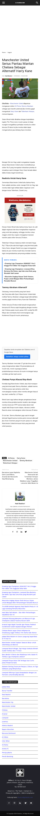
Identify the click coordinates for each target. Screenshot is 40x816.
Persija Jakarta (7, 753)
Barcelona (5, 698)
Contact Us (27, 791)
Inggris (10, 52)
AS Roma (18, 106)
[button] (37, 2)
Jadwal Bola (6, 687)
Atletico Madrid (7, 725)
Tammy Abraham (27, 106)
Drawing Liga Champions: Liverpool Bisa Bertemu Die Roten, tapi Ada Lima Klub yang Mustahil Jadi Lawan (19, 594)
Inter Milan (6, 741)
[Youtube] (31, 803)
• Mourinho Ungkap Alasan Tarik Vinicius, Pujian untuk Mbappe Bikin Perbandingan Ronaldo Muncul (19, 279)
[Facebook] (13, 532)
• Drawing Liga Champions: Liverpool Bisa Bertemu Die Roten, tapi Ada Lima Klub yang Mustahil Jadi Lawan (20, 271)
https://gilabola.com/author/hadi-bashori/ (20, 506)
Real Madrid (6, 694)
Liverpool (5, 718)
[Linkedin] (22, 532)
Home (4, 52)
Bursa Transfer (7, 691)
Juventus (5, 722)
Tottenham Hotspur (27, 111)
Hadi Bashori (8, 76)
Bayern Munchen (8, 729)
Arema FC (5, 749)
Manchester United (16, 103)
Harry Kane (14, 111)
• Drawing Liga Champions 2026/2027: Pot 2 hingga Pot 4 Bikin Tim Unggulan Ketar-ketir (20, 264)
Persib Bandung (7, 756)
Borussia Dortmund (8, 733)
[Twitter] (26, 532)
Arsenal (4, 714)
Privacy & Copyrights (13, 793)
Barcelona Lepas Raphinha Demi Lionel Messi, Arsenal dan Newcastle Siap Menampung (11, 476)
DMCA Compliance (28, 793)
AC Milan (5, 737)
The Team (18, 791)
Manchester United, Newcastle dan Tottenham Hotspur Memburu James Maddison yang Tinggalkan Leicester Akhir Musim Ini (29, 478)
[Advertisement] (20, 28)
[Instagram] (18, 532)
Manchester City (7, 702)
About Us (11, 791)
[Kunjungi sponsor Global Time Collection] (20, 210)
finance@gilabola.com (25, 797)
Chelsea (4, 710)
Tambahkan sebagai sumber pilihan (17, 356)
